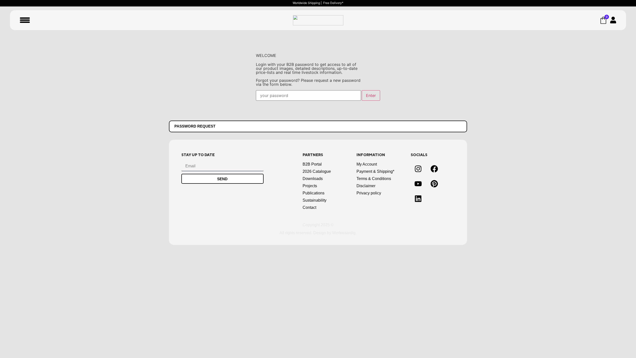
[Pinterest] (434, 183)
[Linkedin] (418, 198)
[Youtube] (418, 183)
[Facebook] (434, 168)
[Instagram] (418, 168)
